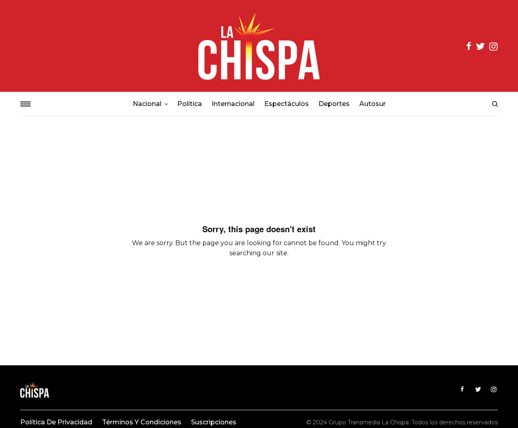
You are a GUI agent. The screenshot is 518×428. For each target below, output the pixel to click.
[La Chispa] (259, 46)
